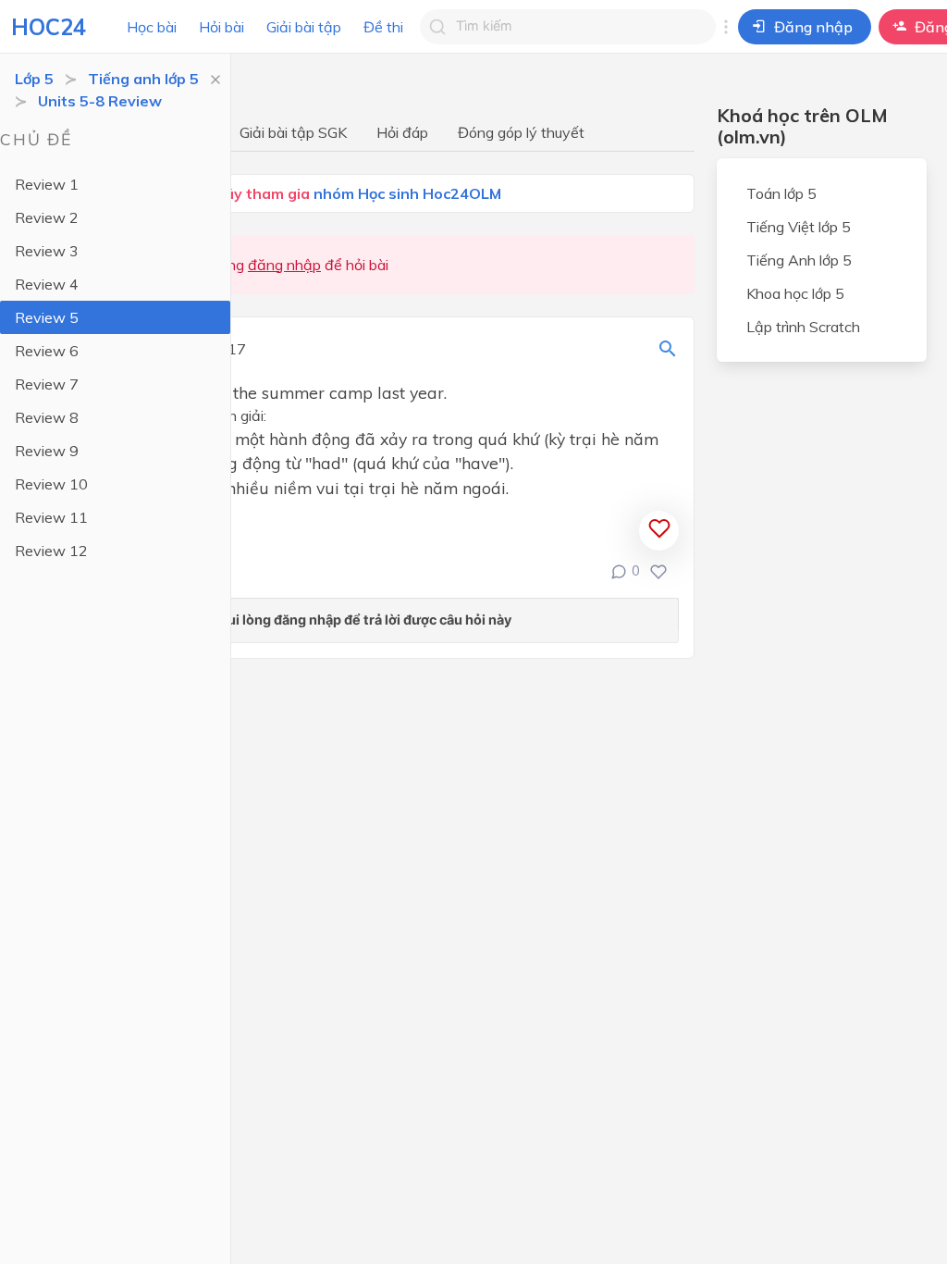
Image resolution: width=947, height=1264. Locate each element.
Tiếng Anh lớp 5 (799, 260)
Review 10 (51, 484)
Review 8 (47, 417)
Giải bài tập (303, 27)
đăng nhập (284, 264)
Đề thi (383, 27)
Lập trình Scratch (803, 326)
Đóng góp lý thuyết (521, 132)
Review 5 (47, 317)
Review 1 (47, 184)
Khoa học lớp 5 (795, 293)
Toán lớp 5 (781, 193)
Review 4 (47, 284)
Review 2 (47, 217)
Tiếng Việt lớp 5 (798, 226)
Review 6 (47, 350)
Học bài (152, 27)
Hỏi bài (221, 27)
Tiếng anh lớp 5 (143, 78)
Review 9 (47, 450)
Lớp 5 (34, 78)
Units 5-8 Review (100, 101)
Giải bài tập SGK (293, 132)
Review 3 (47, 251)
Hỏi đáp (402, 132)
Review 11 (51, 517)
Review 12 (51, 550)
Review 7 (47, 384)
